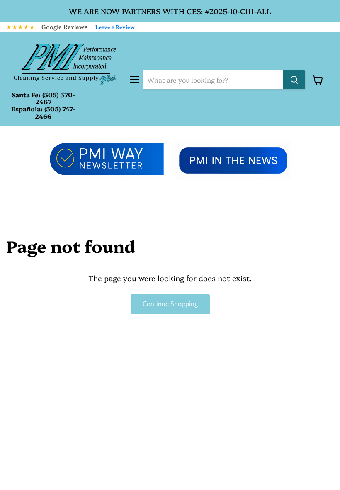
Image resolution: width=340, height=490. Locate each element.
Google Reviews (64, 26)
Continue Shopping (170, 304)
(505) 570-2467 (55, 98)
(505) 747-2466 (55, 112)
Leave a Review (115, 26)
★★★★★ (20, 26)
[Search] (294, 79)
